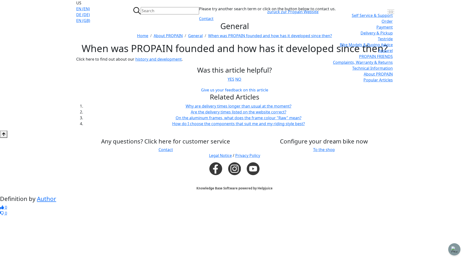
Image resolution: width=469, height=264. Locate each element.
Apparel (385, 50)
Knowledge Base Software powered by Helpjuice (234, 188)
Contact (206, 18)
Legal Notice (220, 155)
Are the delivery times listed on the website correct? (238, 112)
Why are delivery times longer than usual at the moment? (238, 106)
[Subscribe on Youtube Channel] (253, 168)
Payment (384, 27)
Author (46, 199)
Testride (385, 39)
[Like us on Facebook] (215, 168)
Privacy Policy (247, 155)
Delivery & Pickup (377, 33)
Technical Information (372, 68)
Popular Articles (378, 80)
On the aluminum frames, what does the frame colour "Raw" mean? (238, 118)
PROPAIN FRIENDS (376, 56)
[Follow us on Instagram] (234, 168)
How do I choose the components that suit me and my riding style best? (238, 123)
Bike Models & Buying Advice (366, 44)
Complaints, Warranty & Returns (363, 62)
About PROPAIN (378, 74)
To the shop (324, 149)
